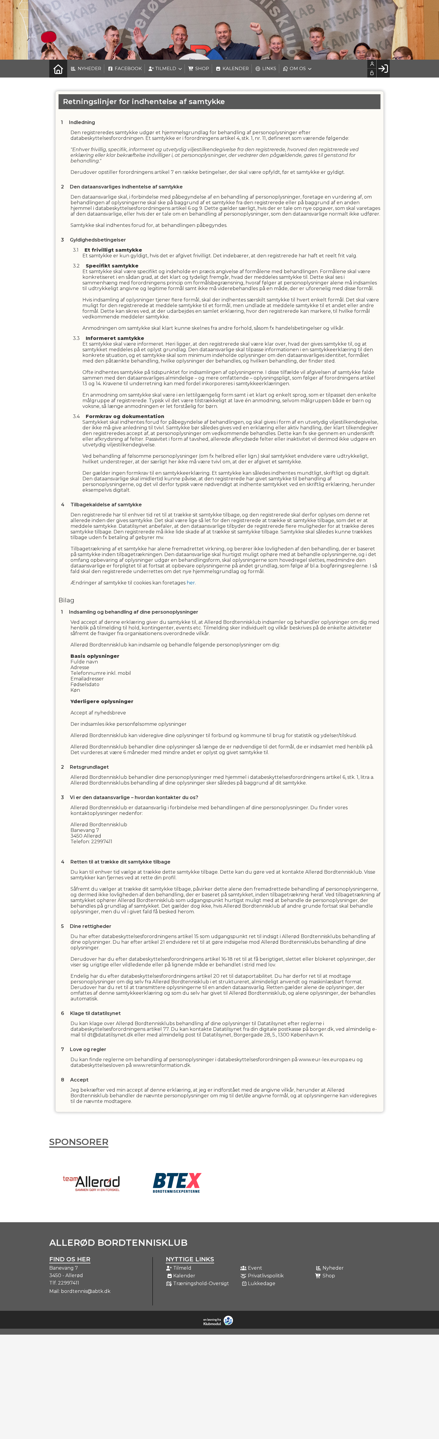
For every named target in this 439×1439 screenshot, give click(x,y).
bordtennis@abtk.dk (85, 1291)
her (191, 583)
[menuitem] (58, 69)
